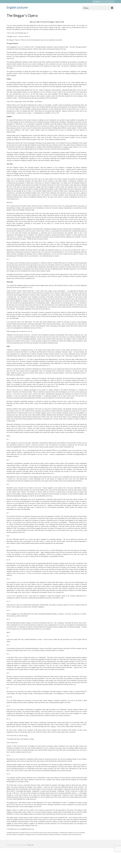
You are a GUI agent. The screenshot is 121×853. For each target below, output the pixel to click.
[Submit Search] (93, 1)
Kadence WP (30, 845)
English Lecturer (17, 7)
